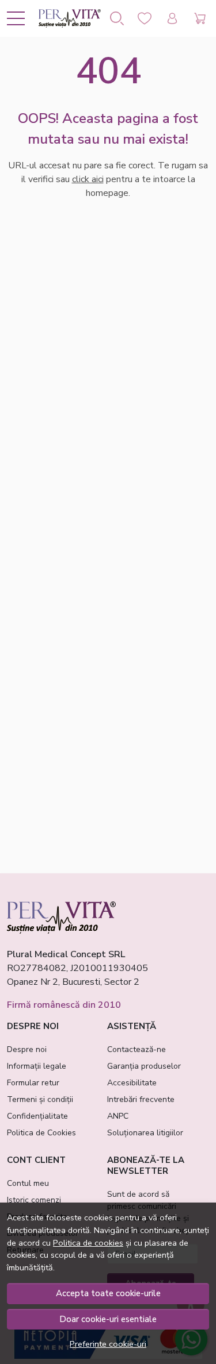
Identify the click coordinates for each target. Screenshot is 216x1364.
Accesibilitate (132, 1082)
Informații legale (36, 1066)
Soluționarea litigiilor (145, 1132)
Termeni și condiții (40, 1099)
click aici (88, 179)
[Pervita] (70, 18)
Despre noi (27, 1049)
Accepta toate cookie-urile (108, 1293)
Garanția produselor (144, 1066)
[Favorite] (144, 18)
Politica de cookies (88, 1243)
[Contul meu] (172, 18)
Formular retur (33, 1082)
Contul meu (28, 1183)
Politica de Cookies (41, 1132)
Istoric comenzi (34, 1200)
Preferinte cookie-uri (108, 1344)
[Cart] (199, 18)
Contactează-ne (136, 1049)
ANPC (117, 1116)
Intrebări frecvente (141, 1099)
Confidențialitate (37, 1116)
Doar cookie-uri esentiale (108, 1319)
